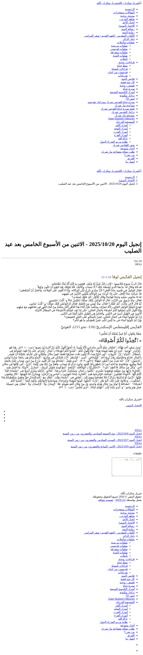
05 (138, 430)
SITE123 (120, 499)
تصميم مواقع (105, 499)
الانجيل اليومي (134, 405)
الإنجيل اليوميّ (127, 180)
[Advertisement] (71, 212)
